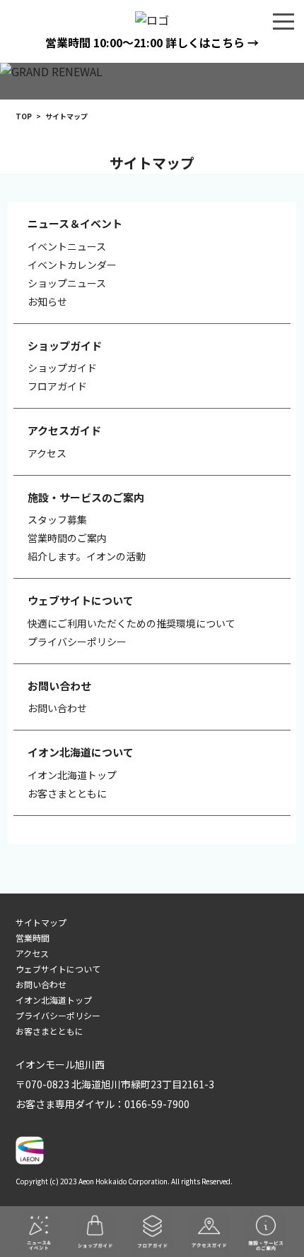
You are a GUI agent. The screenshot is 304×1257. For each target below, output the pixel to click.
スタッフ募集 (57, 519)
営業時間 (32, 938)
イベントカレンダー (72, 265)
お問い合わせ (57, 708)
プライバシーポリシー (77, 641)
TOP (24, 116)
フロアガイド (57, 386)
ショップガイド (62, 368)
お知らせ (47, 301)
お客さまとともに (67, 793)
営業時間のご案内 (67, 538)
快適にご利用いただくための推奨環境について (131, 623)
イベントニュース (67, 246)
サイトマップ (41, 922)
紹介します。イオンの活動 (87, 556)
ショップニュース (67, 283)
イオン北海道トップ (72, 775)
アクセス (47, 453)
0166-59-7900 (156, 1104)
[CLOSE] (283, 20)
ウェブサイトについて (58, 969)
